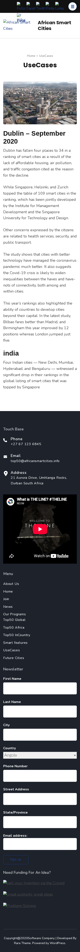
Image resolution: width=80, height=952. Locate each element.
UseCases (11, 650)
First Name (12, 678)
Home (8, 591)
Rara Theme (22, 943)
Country (9, 748)
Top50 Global (14, 619)
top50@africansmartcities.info (35, 461)
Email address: (15, 835)
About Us (11, 583)
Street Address (16, 789)
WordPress (57, 943)
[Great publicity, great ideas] (28, 894)
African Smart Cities (54, 25)
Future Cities (13, 658)
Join (6, 599)
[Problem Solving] (19, 905)
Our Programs (14, 614)
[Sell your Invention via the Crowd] (34, 883)
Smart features (15, 642)
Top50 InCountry (16, 635)
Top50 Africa (14, 627)
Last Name (12, 702)
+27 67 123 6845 (26, 444)
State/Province (15, 812)
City (6, 725)
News (8, 606)
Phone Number (15, 766)
